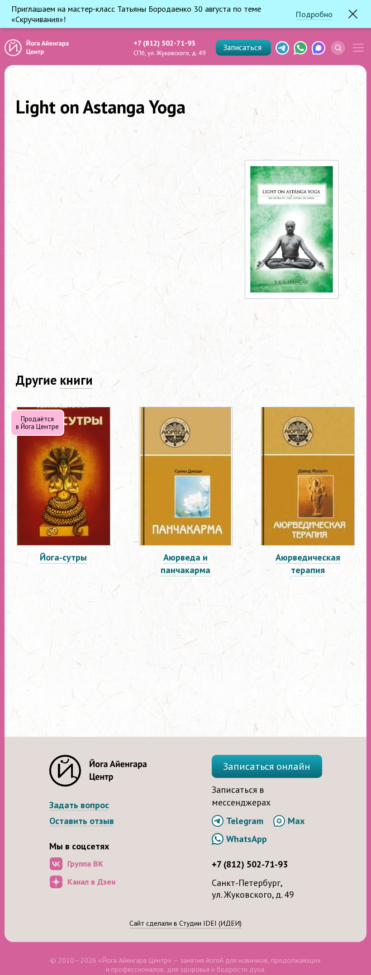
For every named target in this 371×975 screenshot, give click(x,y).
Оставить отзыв (81, 821)
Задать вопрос (79, 805)
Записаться (243, 47)
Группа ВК (85, 863)
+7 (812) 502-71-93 (164, 42)
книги (76, 380)
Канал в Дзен (91, 881)
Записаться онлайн (266, 766)
